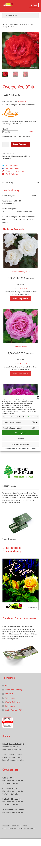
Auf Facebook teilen (13, 168)
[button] (38, 397)
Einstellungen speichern (20, 444)
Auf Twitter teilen (12, 165)
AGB (7, 685)
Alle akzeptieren (20, 433)
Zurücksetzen (27, 131)
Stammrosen (14, 24)
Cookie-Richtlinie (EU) (13, 710)
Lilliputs (27, 156)
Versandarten (10, 698)
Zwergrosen (6, 158)
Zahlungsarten (10, 706)
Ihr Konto (7, 842)
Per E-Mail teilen (12, 174)
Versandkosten (23, 101)
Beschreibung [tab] (7, 183)
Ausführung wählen (20, 298)
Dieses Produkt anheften (15, 171)
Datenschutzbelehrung (22, 448)
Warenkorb (31, 840)
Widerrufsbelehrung (12, 702)
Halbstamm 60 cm (26, 24)
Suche (20, 842)
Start (6, 24)
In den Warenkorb (20, 144)
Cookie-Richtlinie (10, 448)
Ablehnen (20, 438)
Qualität (5, 129)
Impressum (33, 448)
